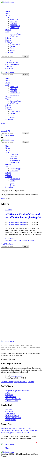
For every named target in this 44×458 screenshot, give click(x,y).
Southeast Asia (15, 26)
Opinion (8, 30)
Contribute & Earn (12, 64)
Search (25, 56)
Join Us (8, 60)
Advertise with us (11, 62)
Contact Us (9, 68)
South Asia (14, 20)
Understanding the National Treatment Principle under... (21, 430)
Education (9, 52)
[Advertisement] (22, 271)
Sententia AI (5, 131)
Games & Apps (15, 34)
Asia (7, 17)
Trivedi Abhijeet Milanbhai (17, 222)
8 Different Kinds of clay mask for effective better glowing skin (23, 216)
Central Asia (14, 28)
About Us (8, 66)
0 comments (9, 238)
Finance (8, 40)
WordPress (14, 36)
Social (12, 48)
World (7, 15)
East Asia (13, 22)
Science (8, 38)
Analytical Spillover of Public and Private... (16, 428)
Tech (7, 32)
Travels (12, 50)
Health (12, 46)
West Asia (13, 24)
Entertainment (15, 44)
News (7, 13)
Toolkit (3, 123)
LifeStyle (8, 42)
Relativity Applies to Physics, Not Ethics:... (16, 433)
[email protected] (16, 376)
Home (7, 11)
